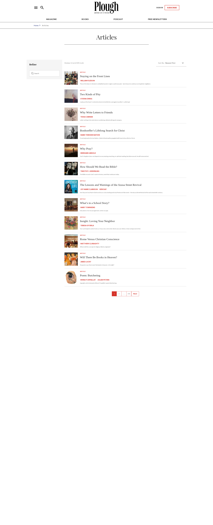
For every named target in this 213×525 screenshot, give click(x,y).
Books (85, 19)
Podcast (118, 19)
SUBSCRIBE (172, 8)
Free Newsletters (157, 19)
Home (36, 25)
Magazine (51, 19)
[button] (36, 7)
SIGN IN (159, 8)
